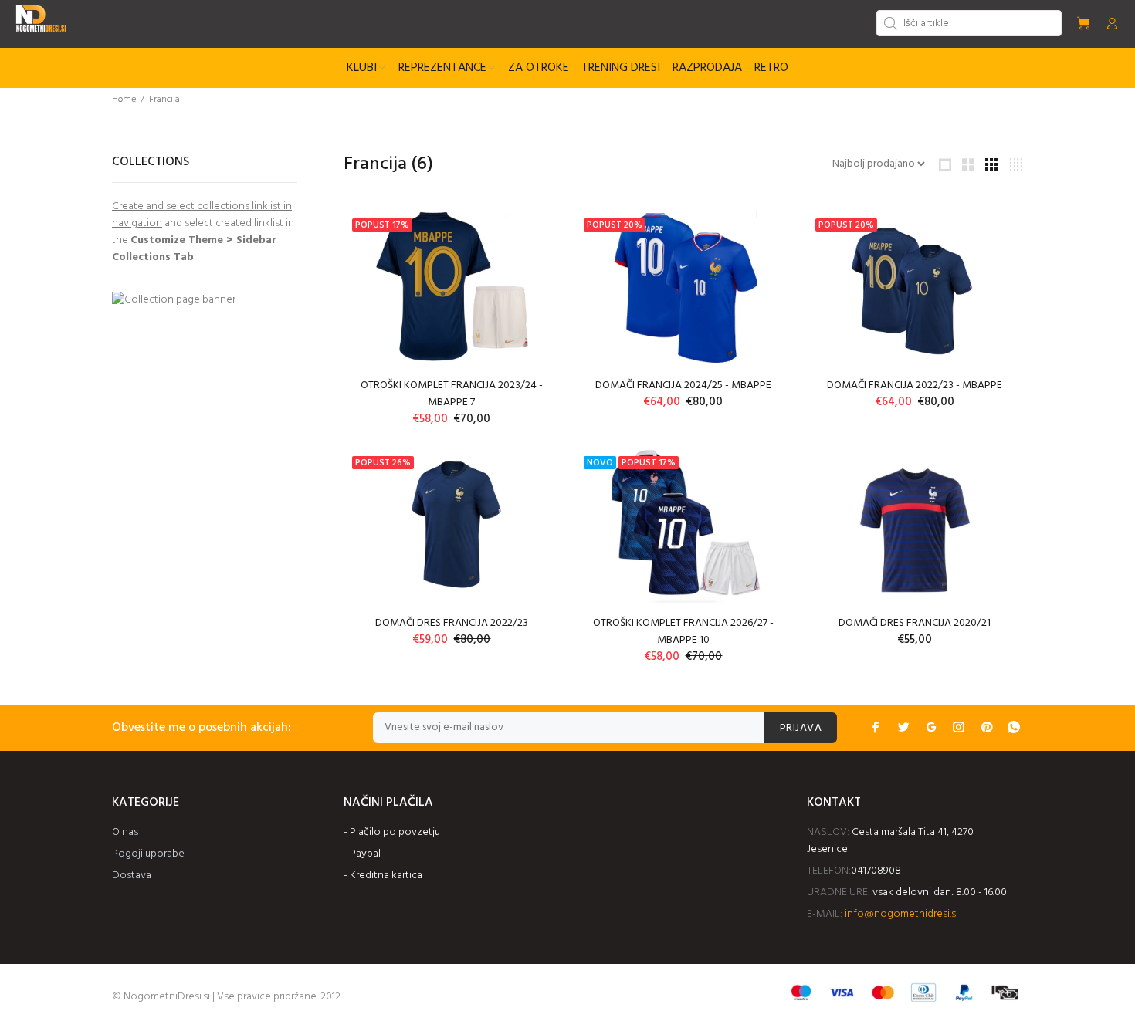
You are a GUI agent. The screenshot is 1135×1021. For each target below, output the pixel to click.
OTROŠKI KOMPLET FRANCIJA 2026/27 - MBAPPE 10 (683, 631)
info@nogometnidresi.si (901, 914)
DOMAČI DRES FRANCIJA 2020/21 (915, 623)
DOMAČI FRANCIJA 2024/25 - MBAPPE (683, 385)
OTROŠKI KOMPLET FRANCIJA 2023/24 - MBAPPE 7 (452, 394)
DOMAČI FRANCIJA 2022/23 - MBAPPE (914, 385)
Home (124, 99)
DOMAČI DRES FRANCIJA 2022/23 (451, 623)
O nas (125, 832)
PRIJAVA (801, 728)
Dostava (131, 875)
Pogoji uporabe (148, 854)
